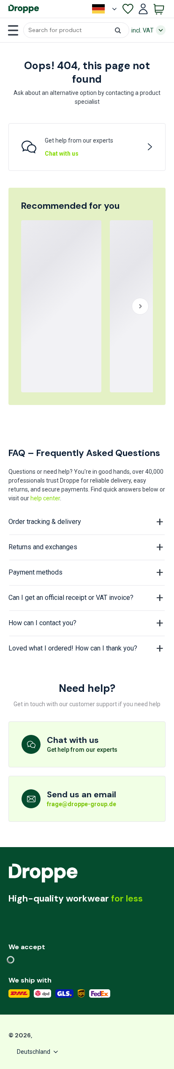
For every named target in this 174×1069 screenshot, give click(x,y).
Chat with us (62, 153)
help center (45, 498)
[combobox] (76, 30)
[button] (76, 30)
